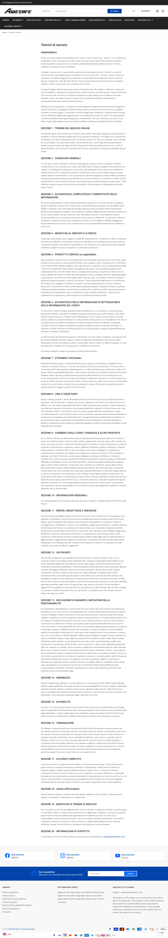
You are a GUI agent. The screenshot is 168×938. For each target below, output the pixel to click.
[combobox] (87, 11)
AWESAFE (124, 857)
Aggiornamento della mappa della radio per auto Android (81, 899)
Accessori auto (144, 20)
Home (4, 32)
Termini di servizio (9, 902)
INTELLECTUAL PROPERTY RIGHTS (17, 905)
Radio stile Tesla (34, 20)
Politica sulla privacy (10, 909)
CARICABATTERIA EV (52, 20)
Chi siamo (6, 912)
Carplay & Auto (114, 20)
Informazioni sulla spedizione (14, 899)
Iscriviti (130, 874)
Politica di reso (8, 896)
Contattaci (62, 902)
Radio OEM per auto (97, 20)
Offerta (5, 20)
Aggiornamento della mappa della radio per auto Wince (80, 896)
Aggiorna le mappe (12, 26)
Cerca (116, 11)
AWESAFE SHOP (14, 929)
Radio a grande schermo (75, 20)
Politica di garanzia (10, 892)
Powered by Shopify (28, 929)
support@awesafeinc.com (114, 837)
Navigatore (129, 20)
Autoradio (16, 20)
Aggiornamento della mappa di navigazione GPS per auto (81, 892)
